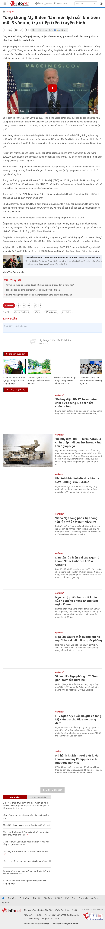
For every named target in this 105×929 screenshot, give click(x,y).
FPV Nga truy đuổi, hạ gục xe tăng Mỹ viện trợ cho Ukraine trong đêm (78, 719)
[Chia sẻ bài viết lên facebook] (5, 30)
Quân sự (59, 395)
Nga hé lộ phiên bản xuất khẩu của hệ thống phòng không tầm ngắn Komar (76, 600)
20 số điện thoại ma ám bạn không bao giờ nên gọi (26, 825)
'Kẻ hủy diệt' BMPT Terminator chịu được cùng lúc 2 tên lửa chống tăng (76, 402)
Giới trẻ (58, 898)
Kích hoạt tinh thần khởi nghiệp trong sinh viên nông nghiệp (14, 380)
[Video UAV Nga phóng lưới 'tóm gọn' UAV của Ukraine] (27, 688)
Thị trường (25, 898)
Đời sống (12, 898)
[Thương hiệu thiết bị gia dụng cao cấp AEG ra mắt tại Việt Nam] (65, 366)
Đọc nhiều (15, 797)
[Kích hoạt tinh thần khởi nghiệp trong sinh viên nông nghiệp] (14, 366)
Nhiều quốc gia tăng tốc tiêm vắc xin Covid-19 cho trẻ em (33, 290)
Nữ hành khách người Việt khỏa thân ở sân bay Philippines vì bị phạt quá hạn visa (77, 759)
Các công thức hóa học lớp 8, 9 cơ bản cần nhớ (24, 851)
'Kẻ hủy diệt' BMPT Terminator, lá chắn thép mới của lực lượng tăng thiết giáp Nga (78, 442)
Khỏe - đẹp (70, 898)
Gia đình (48, 898)
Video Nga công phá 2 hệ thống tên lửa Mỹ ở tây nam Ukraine (76, 519)
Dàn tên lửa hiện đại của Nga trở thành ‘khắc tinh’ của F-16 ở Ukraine (77, 561)
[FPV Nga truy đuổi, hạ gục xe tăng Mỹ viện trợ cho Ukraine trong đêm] (27, 727)
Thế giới (10, 12)
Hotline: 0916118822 (64, 3)
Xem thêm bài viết (52, 790)
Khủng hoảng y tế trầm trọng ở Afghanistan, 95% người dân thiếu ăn (39, 294)
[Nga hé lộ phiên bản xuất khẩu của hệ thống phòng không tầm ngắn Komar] (27, 609)
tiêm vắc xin (51, 312)
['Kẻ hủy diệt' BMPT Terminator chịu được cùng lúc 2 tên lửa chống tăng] (27, 411)
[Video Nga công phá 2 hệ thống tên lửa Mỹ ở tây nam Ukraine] (27, 529)
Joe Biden (66, 312)
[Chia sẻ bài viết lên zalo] (10, 30)
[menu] (5, 3)
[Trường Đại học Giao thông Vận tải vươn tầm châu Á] (39, 366)
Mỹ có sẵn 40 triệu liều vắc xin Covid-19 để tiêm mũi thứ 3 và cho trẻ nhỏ (62, 257)
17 (26, 834)
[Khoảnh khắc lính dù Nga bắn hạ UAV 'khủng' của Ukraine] (27, 490)
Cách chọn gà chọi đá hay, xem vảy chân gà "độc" (25, 861)
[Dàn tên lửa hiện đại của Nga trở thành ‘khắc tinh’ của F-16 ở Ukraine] (27, 569)
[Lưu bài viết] (27, 30)
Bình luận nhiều (39, 797)
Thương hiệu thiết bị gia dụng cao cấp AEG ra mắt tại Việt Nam (65, 380)
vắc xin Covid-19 (21, 312)
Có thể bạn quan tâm (16, 354)
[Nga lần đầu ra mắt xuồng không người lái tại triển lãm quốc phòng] (27, 648)
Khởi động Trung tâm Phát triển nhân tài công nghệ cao (91, 380)
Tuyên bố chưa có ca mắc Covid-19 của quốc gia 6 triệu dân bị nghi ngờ (40, 285)
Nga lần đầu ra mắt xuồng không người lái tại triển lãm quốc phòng (78, 638)
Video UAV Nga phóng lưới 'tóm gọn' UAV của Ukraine (77, 678)
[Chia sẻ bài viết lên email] (16, 30)
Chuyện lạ (83, 898)
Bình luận (9, 305)
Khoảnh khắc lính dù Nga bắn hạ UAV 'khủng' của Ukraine (77, 480)
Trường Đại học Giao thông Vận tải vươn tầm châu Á (39, 380)
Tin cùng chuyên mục (16, 389)
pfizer (37, 312)
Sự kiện (5, 902)
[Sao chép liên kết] (21, 30)
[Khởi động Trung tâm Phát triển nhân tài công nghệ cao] (91, 366)
